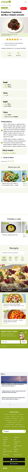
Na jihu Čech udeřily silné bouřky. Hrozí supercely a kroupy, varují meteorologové (13, 385)
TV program (7, 416)
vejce (5, 95)
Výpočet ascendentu (18, 424)
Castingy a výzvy (17, 441)
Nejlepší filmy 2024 (13, 414)
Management (16, 437)
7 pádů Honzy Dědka (8, 420)
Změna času (13, 416)
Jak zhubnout (6, 414)
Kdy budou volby (7, 418)
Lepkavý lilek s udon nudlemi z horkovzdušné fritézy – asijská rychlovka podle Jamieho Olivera (10, 184)
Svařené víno (21, 420)
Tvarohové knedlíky (6, 426)
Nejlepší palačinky (14, 426)
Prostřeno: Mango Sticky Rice (10, 235)
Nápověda (16, 449)
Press (15, 439)
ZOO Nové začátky (14, 418)
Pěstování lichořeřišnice (10, 424)
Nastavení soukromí (18, 454)
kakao (5, 114)
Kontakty (15, 443)
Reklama (4, 441)
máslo (5, 84)
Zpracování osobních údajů (18, 446)
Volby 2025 (15, 420)
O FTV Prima (5, 437)
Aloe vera (19, 422)
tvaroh (6, 86)
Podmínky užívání (6, 445)
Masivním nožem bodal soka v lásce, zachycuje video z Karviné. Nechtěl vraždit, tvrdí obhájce (13, 398)
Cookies (4, 449)
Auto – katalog (21, 418)
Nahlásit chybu (6, 454)
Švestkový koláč (22, 426)
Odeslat (24, 341)
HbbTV (4, 443)
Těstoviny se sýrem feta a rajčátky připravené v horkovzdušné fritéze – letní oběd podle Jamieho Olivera (13, 306)
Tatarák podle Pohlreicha (11, 422)
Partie (18, 416)
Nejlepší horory (21, 414)
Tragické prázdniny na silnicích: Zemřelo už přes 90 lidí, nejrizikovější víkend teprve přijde (14, 392)
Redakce (15, 451)
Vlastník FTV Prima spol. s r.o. (7, 452)
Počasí (21, 416)
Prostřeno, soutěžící (5, 9)
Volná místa (5, 439)
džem (5, 104)
